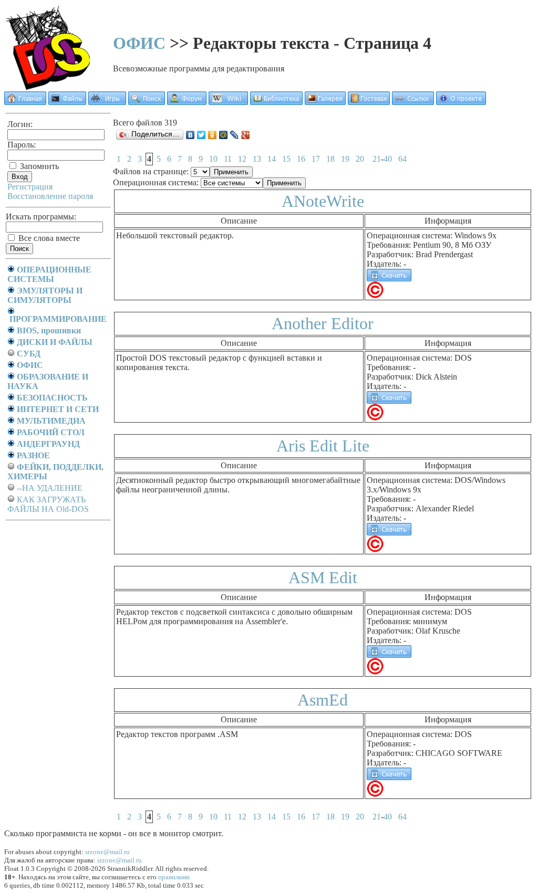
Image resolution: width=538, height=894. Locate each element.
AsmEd (322, 699)
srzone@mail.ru (107, 852)
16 (301, 158)
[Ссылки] (413, 102)
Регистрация (30, 186)
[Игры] (107, 102)
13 (257, 158)
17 (316, 158)
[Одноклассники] (212, 135)
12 (242, 158)
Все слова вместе (48, 238)
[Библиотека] (276, 102)
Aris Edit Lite (322, 445)
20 (360, 158)
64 (402, 158)
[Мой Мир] (223, 135)
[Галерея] (325, 102)
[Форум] (186, 102)
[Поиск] (146, 102)
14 (271, 158)
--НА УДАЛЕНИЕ (49, 487)
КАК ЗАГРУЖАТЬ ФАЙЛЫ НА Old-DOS (48, 504)
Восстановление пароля (50, 196)
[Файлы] (67, 102)
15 (286, 158)
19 (345, 158)
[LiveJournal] (234, 135)
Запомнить (38, 166)
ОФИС (139, 43)
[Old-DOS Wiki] (228, 102)
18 (330, 158)
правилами (174, 877)
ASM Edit (322, 577)
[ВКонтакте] (190, 135)
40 (388, 158)
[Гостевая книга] (369, 102)
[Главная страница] (25, 102)
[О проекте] (461, 102)
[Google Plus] (245, 135)
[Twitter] (201, 135)
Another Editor (323, 323)
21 (377, 158)
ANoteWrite (323, 201)
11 (228, 158)
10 (213, 158)
